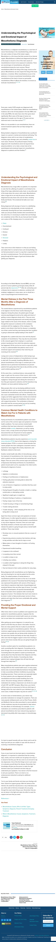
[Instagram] (5, 920)
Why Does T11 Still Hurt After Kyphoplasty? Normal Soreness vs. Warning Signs (44, 99)
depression (14, 288)
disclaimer (15, 827)
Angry (4, 223)
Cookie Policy (33, 925)
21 (16, 660)
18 (11, 600)
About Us (3, 915)
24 (36, 691)
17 (28, 434)
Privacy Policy (18, 915)
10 (20, 287)
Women (49, 72)
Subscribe (48, 925)
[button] (54, 1)
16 (24, 405)
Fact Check (35, 5)
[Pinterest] (17, 837)
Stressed (5, 237)
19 (6, 641)
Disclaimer (42, 935)
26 (3, 714)
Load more (46, 120)
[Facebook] (11, 837)
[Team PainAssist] (6, 826)
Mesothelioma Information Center (11, 9)
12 (16, 351)
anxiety (13, 428)
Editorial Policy (18, 923)
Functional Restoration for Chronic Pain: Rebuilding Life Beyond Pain (44, 93)
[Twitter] (14, 837)
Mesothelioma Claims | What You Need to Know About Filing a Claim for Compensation (29, 847)
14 (27, 383)
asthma (32, 706)
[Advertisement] (19, 20)
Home (2, 9)
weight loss (31, 139)
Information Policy (19, 927)
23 (34, 691)
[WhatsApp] (21, 837)
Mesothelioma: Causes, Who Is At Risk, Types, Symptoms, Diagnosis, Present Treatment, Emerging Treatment (18, 809)
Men (43, 72)
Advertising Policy (34, 916)
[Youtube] (10, 920)
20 (8, 641)
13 (20, 368)
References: (4, 798)
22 (32, 691)
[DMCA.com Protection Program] (6, 924)
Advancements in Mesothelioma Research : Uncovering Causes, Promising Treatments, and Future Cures (26, 900)
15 (22, 405)
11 (33, 332)
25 (2, 714)
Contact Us (3, 916)
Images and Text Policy (20, 919)
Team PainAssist (31, 44)
